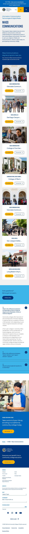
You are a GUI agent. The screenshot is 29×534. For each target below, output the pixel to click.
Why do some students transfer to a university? (12, 365)
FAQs (15, 473)
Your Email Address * (6, 505)
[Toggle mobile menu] (21, 9)
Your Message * (5, 497)
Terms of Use (14, 527)
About (15, 471)
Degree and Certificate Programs (6, 478)
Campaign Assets (17, 475)
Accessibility (21, 527)
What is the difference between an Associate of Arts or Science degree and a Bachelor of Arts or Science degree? (12, 310)
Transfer (3, 475)
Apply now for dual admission (17, 1)
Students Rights (5, 531)
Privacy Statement (6, 527)
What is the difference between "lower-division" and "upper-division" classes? (11, 354)
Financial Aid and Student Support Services (7, 481)
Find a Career (4, 473)
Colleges (4, 471)
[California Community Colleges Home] (6, 9)
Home (3, 441)
